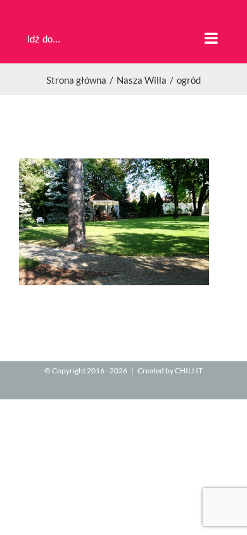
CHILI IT (189, 370)
